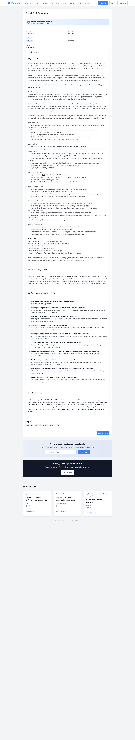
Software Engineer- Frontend (95, 501)
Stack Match (55, 3)
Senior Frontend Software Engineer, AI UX (36, 500)
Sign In (113, 3)
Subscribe (84, 452)
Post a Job (103, 3)
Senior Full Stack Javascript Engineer (65, 499)
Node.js (62, 156)
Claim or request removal (73, 520)
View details (30, 511)
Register (123, 3)
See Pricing (67, 472)
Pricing (72, 3)
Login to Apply (103, 433)
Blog (64, 3)
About (45, 3)
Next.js (44, 175)
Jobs (37, 3)
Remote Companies (84, 3)
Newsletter (28, 3)
